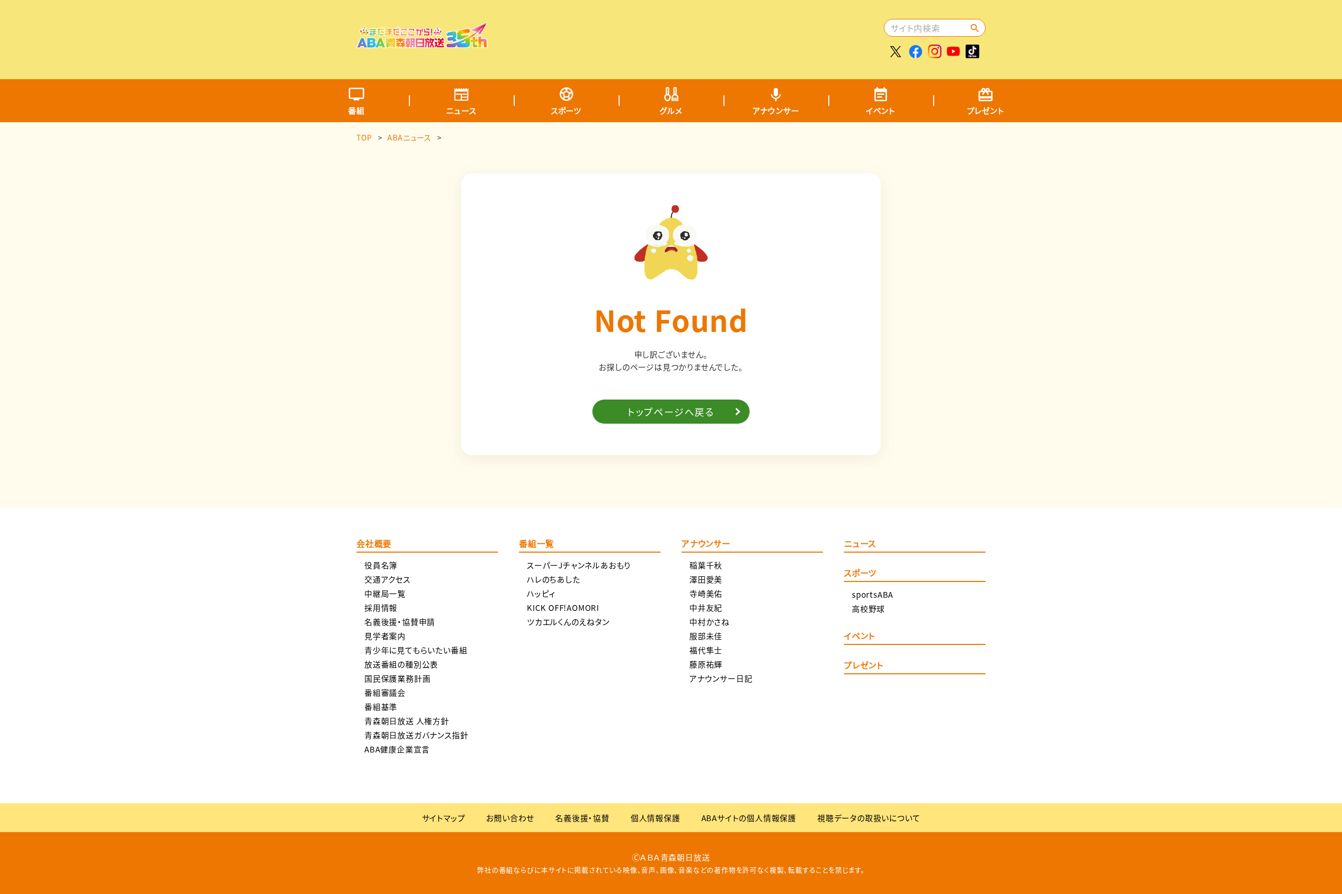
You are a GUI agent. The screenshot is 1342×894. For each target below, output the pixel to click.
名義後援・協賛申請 (399, 621)
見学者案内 (385, 635)
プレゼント (985, 110)
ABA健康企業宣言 (397, 749)
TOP (364, 137)
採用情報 (380, 607)
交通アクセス (387, 579)
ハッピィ (541, 593)
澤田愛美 (705, 579)
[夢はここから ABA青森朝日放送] (422, 40)
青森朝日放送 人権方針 (406, 720)
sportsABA (872, 594)
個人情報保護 (655, 818)
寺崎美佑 (705, 593)
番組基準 (380, 706)
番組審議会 (385, 692)
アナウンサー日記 (720, 678)
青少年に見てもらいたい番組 (415, 649)
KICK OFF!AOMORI (563, 607)
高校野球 (868, 608)
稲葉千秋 (705, 564)
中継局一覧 (385, 593)
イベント (880, 110)
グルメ (670, 110)
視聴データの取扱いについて (868, 818)
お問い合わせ (510, 818)
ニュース (461, 110)
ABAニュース (409, 137)
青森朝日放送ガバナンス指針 (416, 734)
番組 (356, 110)
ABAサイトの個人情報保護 (748, 818)
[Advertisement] (690, 34)
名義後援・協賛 (582, 818)
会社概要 (374, 544)
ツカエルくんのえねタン (568, 621)
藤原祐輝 (705, 664)
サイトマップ (444, 818)
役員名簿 (380, 564)
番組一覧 (536, 544)
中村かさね (709, 621)
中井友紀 (705, 607)
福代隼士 (705, 649)
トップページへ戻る (671, 411)
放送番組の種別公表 (401, 664)
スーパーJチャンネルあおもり (579, 564)
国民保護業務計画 (397, 678)
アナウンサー (776, 110)
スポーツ (566, 110)
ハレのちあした (553, 579)
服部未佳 (705, 635)
